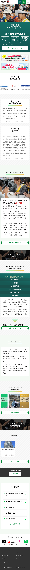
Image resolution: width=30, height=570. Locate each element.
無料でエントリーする (15, 242)
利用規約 (18, 558)
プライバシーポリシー (6, 562)
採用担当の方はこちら (21, 555)
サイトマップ (19, 562)
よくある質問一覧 (15, 524)
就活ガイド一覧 (15, 461)
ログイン (20, 2)
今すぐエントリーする (15, 48)
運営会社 (3, 558)
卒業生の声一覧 (15, 412)
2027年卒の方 (4, 555)
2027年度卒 (15, 473)
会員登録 (23, 2)
